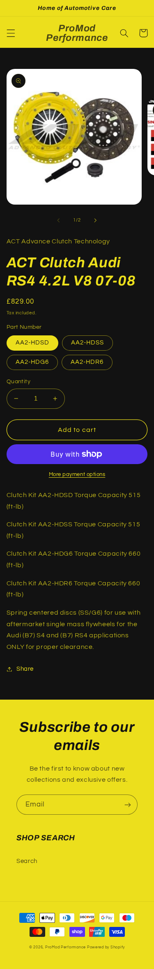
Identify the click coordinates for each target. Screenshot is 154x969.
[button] (10, 33)
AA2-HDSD (32, 343)
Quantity (18, 381)
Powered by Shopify (106, 947)
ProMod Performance (66, 947)
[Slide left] (58, 220)
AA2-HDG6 (32, 362)
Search (26, 861)
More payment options (77, 474)
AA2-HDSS (87, 343)
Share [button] (25, 669)
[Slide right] (96, 220)
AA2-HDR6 (87, 362)
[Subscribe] (127, 805)
